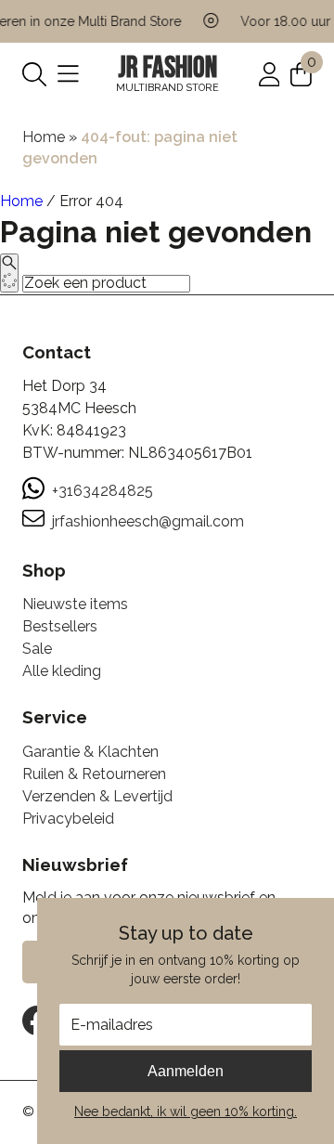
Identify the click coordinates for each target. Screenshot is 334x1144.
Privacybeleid (68, 818)
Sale (37, 648)
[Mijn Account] (269, 73)
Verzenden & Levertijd (97, 796)
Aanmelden (186, 1071)
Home (43, 137)
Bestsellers (59, 626)
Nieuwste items (75, 604)
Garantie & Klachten (90, 751)
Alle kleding (61, 671)
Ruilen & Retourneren (94, 774)
